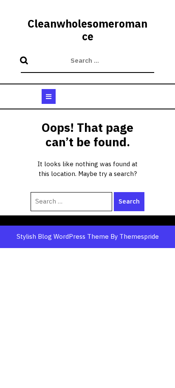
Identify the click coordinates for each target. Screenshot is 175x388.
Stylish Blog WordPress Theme (63, 236)
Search (25, 61)
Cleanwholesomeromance (87, 30)
